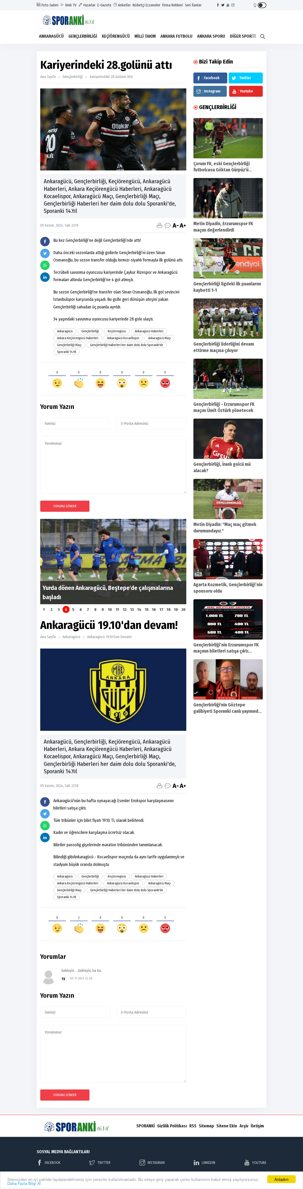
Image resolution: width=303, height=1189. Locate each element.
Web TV (70, 5)
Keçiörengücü (117, 331)
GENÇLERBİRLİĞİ (82, 36)
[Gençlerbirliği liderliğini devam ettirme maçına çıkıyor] (228, 318)
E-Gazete (104, 5)
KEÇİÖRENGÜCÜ (116, 36)
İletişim (257, 1126)
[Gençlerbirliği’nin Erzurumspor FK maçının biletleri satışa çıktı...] (228, 619)
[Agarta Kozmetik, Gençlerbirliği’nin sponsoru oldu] (228, 559)
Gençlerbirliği (72, 76)
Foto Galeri (49, 5)
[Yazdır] (159, 225)
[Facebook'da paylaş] (45, 241)
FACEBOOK (52, 1162)
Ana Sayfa (48, 76)
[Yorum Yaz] (167, 225)
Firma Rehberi (172, 5)
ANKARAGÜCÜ (51, 36)
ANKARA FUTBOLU (176, 36)
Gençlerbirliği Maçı (69, 345)
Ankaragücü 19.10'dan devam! (109, 637)
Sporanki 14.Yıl (66, 352)
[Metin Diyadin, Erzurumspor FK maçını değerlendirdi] (228, 198)
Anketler (124, 5)
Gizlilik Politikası (172, 1126)
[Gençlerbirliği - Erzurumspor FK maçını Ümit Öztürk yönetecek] (228, 379)
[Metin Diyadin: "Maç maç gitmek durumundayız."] (228, 499)
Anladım (281, 1179)
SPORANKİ (145, 1126)
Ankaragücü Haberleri (149, 331)
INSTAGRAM (156, 1162)
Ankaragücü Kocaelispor (123, 338)
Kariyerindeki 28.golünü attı (111, 76)
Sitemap (206, 1126)
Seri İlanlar (193, 5)
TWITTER (103, 1162)
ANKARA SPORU (211, 36)
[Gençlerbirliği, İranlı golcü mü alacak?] (228, 439)
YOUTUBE (259, 1162)
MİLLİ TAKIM (145, 36)
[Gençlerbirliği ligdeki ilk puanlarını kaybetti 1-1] (228, 258)
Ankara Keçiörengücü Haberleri (77, 338)
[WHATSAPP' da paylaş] (45, 265)
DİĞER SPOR (241, 36)
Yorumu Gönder (64, 506)
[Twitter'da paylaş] (45, 253)
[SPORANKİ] (72, 19)
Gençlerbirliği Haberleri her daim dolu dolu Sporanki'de (126, 345)
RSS (192, 1126)
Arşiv (244, 1126)
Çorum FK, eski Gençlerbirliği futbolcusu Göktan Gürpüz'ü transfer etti (221, 170)
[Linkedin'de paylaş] (45, 277)
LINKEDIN (208, 1162)
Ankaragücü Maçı (159, 338)
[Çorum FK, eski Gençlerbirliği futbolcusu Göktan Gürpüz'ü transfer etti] (228, 138)
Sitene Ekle (226, 1126)
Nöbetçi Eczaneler (146, 5)
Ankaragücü (65, 331)
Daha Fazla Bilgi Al (24, 1183)
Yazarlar (88, 5)
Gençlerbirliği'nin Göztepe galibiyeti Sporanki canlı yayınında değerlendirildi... (227, 711)
